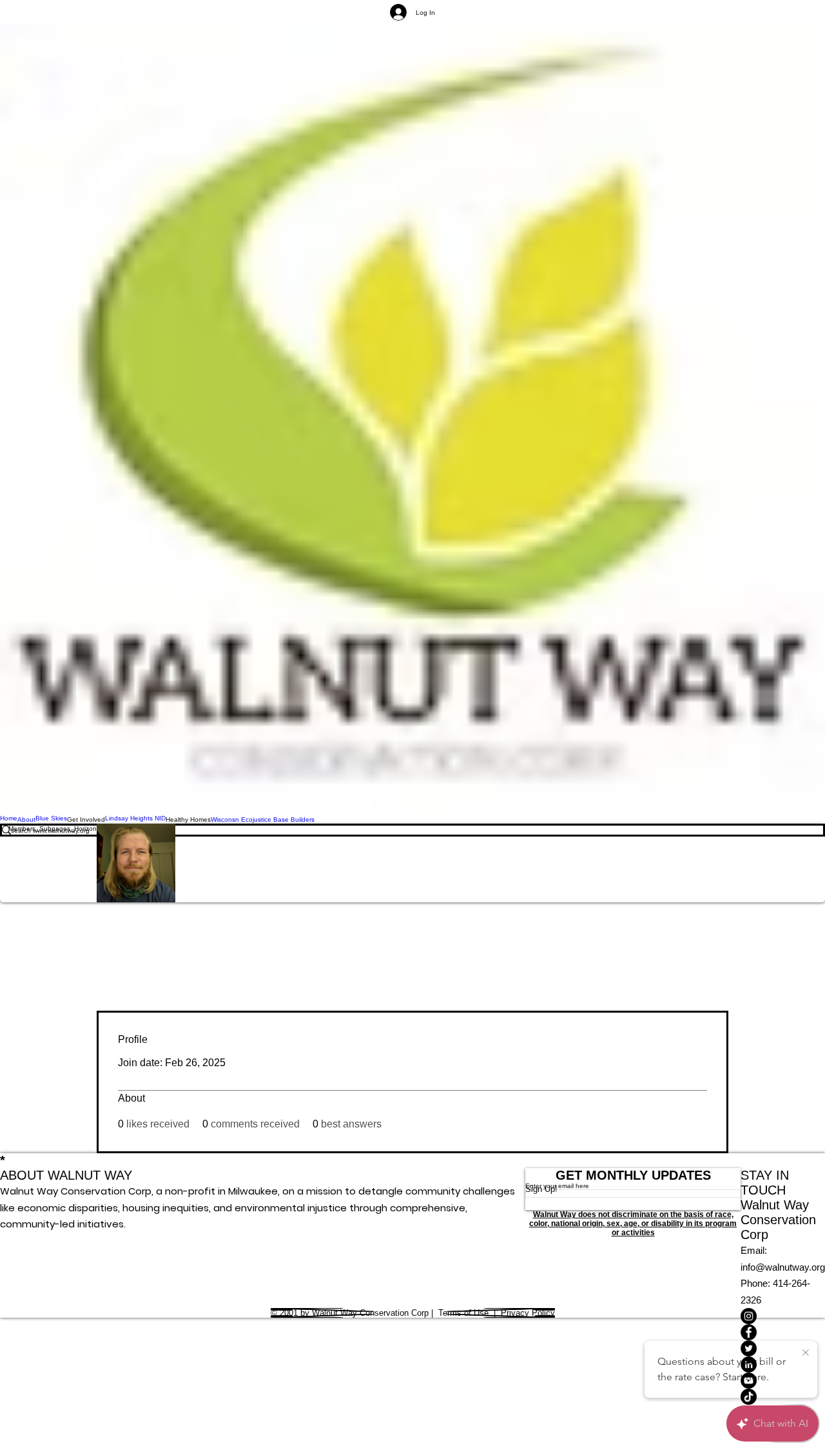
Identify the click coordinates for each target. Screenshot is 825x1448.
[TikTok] (783, 1397)
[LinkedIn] (783, 1364)
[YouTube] (783, 1381)
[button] (86, 819)
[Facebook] (783, 1332)
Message (290, 863)
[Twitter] (783, 1348)
